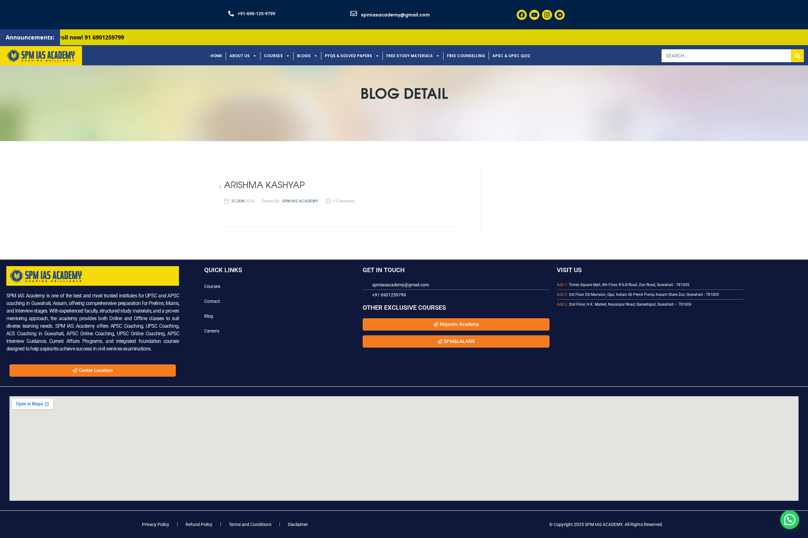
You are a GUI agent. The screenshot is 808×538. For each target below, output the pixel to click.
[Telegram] (560, 15)
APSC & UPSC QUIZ (511, 55)
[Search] (797, 55)
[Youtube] (534, 15)
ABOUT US (239, 55)
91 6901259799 (72, 37)
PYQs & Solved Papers (348, 55)
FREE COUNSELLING (466, 55)
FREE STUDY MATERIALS (409, 55)
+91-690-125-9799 (256, 13)
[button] (789, 519)
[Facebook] (522, 15)
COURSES (273, 55)
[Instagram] (547, 15)
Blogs (304, 55)
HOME (216, 55)
